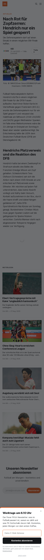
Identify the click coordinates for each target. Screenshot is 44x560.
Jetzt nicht (22, 555)
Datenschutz (7, 551)
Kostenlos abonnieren (22, 540)
